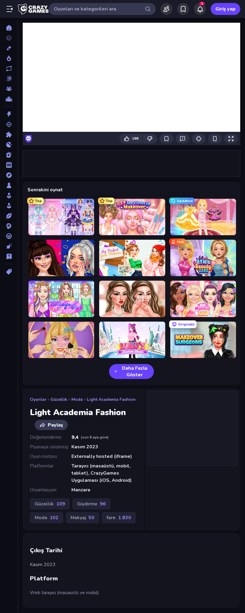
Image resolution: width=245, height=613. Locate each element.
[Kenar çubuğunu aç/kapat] (9, 9)
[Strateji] (9, 226)
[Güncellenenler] (9, 68)
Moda (77, 399)
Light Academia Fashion (111, 399)
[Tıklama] (9, 246)
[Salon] (9, 195)
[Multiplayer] (9, 89)
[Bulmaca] (9, 134)
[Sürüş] (9, 236)
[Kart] (9, 155)
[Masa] (9, 185)
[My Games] (183, 9)
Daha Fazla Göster (134, 371)
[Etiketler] (9, 272)
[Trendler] (9, 58)
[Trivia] (9, 256)
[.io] (9, 145)
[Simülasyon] (9, 206)
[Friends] (166, 9)
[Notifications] (200, 9)
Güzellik (58, 399)
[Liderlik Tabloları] (9, 99)
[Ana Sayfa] (9, 28)
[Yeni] (9, 48)
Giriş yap (225, 9)
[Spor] (9, 216)
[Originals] (9, 79)
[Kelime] (9, 165)
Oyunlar (38, 399)
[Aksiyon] (9, 114)
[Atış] (9, 124)
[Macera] (9, 175)
